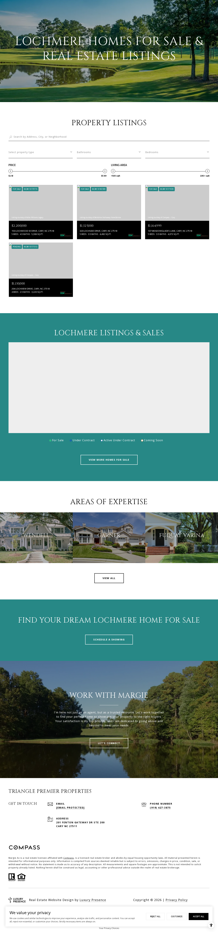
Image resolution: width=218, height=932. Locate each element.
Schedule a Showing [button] (109, 639)
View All (109, 578)
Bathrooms (84, 152)
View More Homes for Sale (109, 459)
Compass (68, 857)
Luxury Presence (93, 900)
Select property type (21, 152)
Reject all (155, 916)
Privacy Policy (177, 900)
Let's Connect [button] (109, 743)
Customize (176, 916)
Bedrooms (151, 152)
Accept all (198, 916)
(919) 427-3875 (160, 807)
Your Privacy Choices (109, 928)
